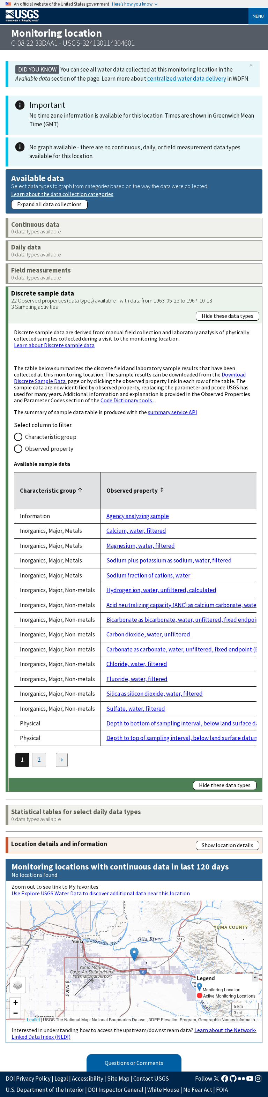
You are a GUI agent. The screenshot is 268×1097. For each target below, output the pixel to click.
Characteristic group (50, 437)
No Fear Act (197, 1090)
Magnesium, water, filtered (140, 546)
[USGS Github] (233, 1080)
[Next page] (62, 760)
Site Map (118, 1078)
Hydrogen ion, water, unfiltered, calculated (161, 590)
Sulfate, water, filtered (135, 708)
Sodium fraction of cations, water (148, 575)
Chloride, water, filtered (136, 664)
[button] (134, 954)
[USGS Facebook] (225, 1080)
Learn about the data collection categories (62, 194)
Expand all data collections (49, 204)
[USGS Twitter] (216, 1080)
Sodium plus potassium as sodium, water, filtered (169, 560)
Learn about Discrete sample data (54, 345)
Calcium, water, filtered (136, 531)
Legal (61, 1078)
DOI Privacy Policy (28, 1078)
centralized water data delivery (186, 78)
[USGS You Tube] (250, 1080)
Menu (258, 16)
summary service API (172, 412)
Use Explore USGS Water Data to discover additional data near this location (101, 893)
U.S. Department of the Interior (45, 1090)
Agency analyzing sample (137, 516)
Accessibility (87, 1078)
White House (163, 1090)
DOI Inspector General (115, 1090)
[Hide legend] (255, 978)
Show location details (227, 845)
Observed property (49, 449)
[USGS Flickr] (241, 1080)
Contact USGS (151, 1078)
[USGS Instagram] (258, 1080)
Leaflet (33, 1019)
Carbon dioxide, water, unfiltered (148, 634)
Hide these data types (227, 315)
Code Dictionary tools (126, 400)
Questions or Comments (134, 1062)
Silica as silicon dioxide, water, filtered (154, 693)
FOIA (222, 1090)
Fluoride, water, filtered (137, 679)
